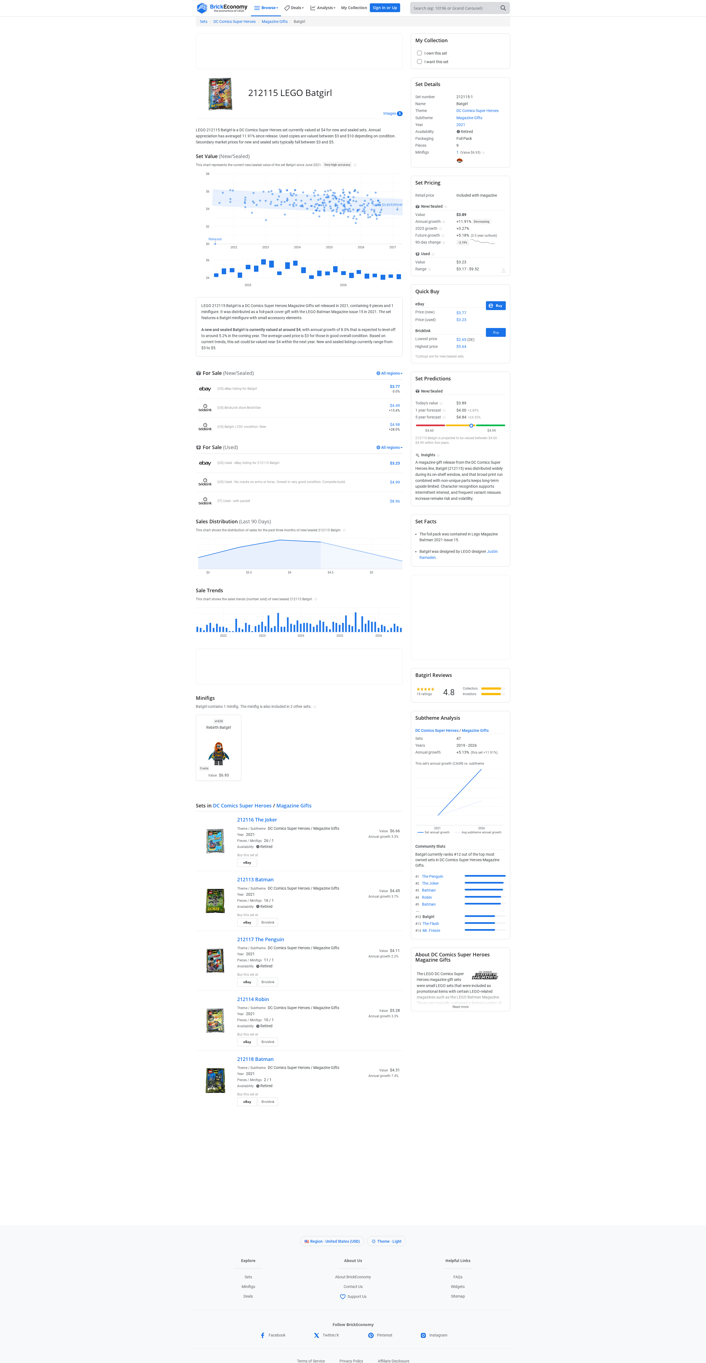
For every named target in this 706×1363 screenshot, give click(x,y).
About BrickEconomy (353, 1277)
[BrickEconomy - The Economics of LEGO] (222, 8)
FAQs (457, 1277)
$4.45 (395, 891)
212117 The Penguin (260, 939)
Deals (248, 1296)
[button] (354, 164)
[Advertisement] (299, 48)
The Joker (430, 883)
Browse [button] (268, 7)
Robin (427, 897)
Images (389, 113)
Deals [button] (296, 7)
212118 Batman (255, 1059)
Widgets (458, 1286)
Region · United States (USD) (335, 1241)
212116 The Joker (257, 819)
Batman (429, 890)
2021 (250, 834)
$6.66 (395, 831)
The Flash (430, 923)
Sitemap (458, 1296)
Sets (203, 21)
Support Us (357, 1296)
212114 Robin (253, 999)
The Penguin (432, 876)
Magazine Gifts (275, 21)
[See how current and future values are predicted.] (503, 270)
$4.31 (395, 1070)
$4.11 (395, 950)
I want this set (366, 864)
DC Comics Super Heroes (234, 21)
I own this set (365, 855)
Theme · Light (389, 1241)
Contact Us (353, 1286)
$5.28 (395, 1010)
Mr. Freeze (431, 930)
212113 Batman (255, 879)
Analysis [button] (325, 7)
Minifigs (248, 1286)
